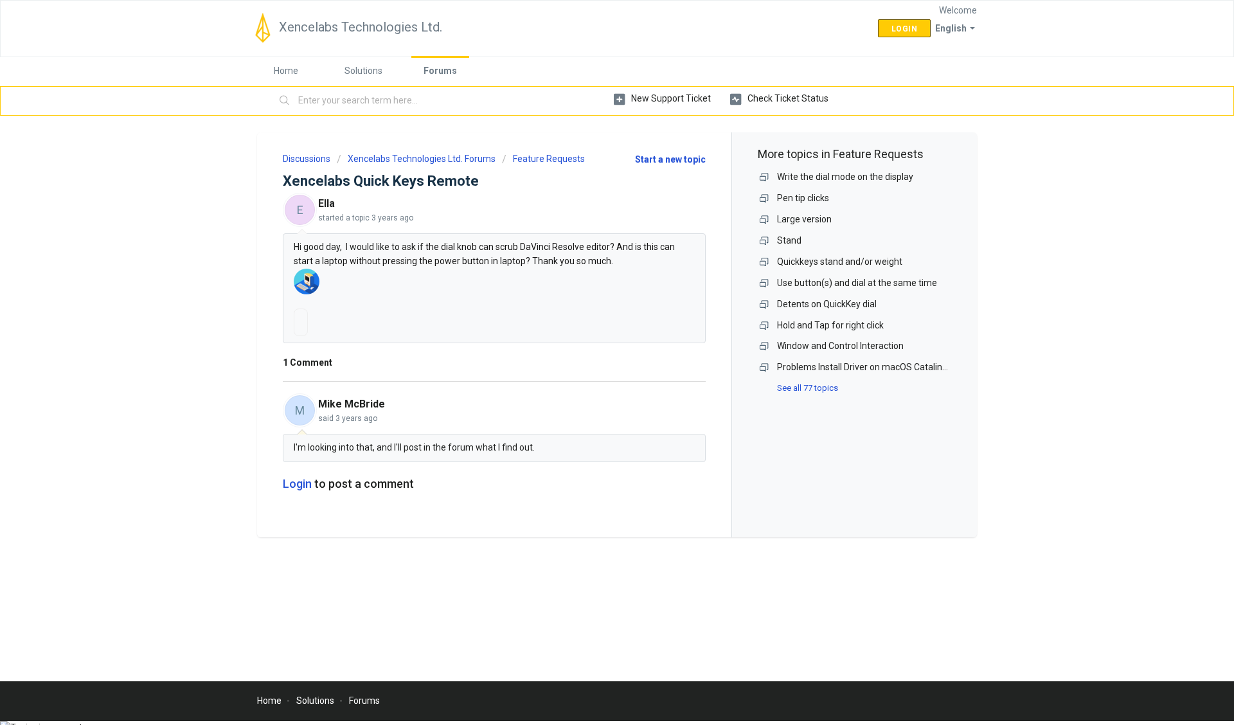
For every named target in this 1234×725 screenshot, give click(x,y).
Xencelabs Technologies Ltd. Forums (422, 159)
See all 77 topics (807, 388)
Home (286, 71)
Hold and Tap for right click (830, 325)
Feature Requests (549, 159)
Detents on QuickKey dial (827, 304)
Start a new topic (670, 159)
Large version (804, 219)
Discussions (306, 159)
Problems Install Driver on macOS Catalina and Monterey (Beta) (905, 367)
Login (297, 483)
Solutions (363, 71)
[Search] (285, 101)
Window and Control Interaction (840, 346)
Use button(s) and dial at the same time (857, 283)
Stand (789, 240)
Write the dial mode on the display (845, 177)
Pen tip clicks (803, 198)
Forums (440, 71)
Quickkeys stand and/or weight (839, 261)
